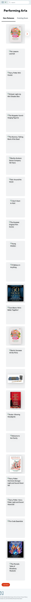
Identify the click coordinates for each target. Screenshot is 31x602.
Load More (6, 584)
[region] (15, 34)
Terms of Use (17, 597)
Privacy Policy (24, 597)
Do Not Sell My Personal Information (14, 598)
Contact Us (2, 598)
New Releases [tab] (8, 18)
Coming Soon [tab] (22, 18)
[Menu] (3, 2)
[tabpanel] (15, 34)
